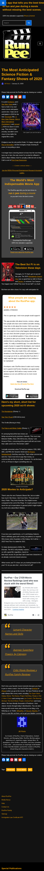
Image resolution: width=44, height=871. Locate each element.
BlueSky (35, 711)
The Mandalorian (7, 411)
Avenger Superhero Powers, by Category (19, 651)
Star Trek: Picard (7, 417)
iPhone (26, 16)
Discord (28, 711)
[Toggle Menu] (3, 3)
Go (29, 23)
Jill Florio (7, 83)
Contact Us (5, 807)
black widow (21, 769)
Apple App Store (15, 384)
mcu (30, 769)
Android (32, 16)
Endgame (11, 102)
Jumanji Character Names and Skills (18, 631)
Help (3, 803)
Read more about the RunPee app (21, 252)
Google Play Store (28, 384)
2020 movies (10, 769)
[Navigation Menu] (40, 43)
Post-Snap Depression (19, 160)
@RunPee (20, 711)
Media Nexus (6, 800)
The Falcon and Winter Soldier (12, 428)
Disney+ (21, 281)
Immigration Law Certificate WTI (12, 817)
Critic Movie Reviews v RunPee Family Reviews (21, 672)
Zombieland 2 (6, 124)
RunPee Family (7, 810)
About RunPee (6, 796)
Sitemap (4, 814)
